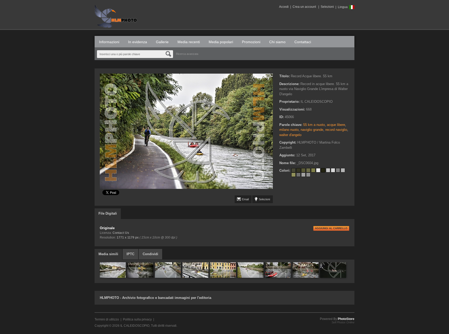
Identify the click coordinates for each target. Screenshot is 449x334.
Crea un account (304, 7)
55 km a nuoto (314, 125)
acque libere (336, 125)
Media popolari (221, 42)
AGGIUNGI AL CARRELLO (331, 228)
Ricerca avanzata (187, 53)
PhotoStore (346, 319)
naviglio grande (312, 130)
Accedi (284, 7)
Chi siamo (277, 42)
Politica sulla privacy (137, 319)
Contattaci (302, 42)
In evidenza (137, 42)
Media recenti (188, 42)
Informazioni (109, 42)
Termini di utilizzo (107, 319)
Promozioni (251, 42)
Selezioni (327, 7)
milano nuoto (289, 130)
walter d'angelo (290, 135)
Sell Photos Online (343, 322)
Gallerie (162, 42)
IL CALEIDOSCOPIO (134, 325)
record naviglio (336, 130)
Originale (107, 228)
